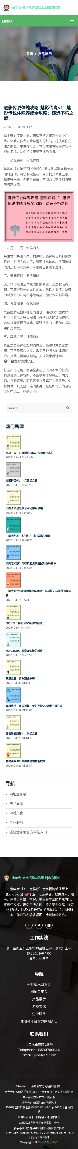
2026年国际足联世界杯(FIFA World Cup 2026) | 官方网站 (39, 1110)
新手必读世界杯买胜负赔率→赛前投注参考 (39, 1128)
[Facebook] (29, 925)
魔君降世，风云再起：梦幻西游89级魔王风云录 (34, 706)
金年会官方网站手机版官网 (57, 1092)
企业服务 (16, 822)
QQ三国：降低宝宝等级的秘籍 (24, 623)
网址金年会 (18, 794)
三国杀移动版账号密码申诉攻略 (24, 508)
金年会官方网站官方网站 (45, 1086)
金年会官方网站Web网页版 (39, 1097)
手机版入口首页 (39, 984)
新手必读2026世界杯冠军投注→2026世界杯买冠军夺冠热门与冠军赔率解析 (40, 1135)
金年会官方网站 (48, 1142)
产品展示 (16, 803)
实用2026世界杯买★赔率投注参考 (39, 1123)
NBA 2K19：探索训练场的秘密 (24, 650)
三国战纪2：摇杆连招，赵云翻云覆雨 (28, 536)
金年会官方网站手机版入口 (21, 1092)
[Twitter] (39, 925)
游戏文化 (16, 813)
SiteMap (21, 1086)
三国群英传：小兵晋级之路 (21, 480)
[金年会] (39, 7)
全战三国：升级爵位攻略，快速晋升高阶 (29, 453)
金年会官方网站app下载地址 (39, 1103)
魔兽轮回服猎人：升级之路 (21, 733)
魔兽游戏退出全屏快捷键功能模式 (25, 761)
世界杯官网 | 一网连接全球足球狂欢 (39, 1117)
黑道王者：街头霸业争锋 (20, 678)
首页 (29, 53)
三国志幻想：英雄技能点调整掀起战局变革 (31, 563)
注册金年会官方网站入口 (28, 832)
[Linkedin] (49, 925)
